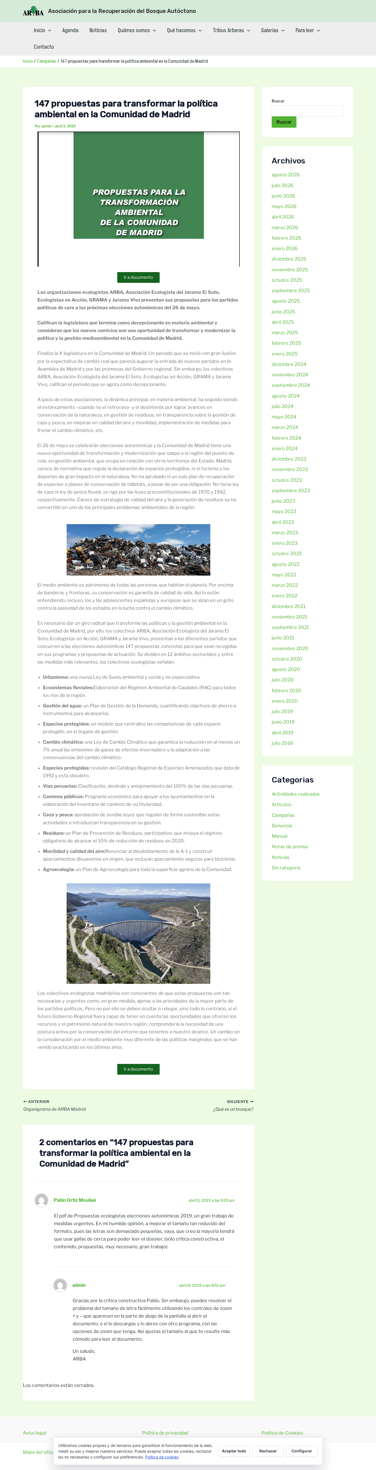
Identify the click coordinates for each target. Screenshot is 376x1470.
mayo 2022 (284, 574)
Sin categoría (286, 867)
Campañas (283, 815)
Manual (279, 836)
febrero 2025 (286, 343)
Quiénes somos (134, 30)
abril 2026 (283, 217)
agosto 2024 (286, 396)
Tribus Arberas (228, 30)
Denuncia (282, 825)
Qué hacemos (181, 30)
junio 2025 (283, 311)
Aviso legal (34, 1433)
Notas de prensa (290, 846)
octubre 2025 (287, 280)
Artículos (281, 804)
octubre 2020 (287, 659)
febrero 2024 (286, 438)
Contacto (44, 47)
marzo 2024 (285, 427)
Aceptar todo (234, 1451)
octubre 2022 (287, 553)
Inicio (39, 30)
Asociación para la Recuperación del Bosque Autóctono (122, 11)
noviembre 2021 (289, 617)
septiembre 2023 (291, 490)
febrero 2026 (286, 238)
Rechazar (268, 1451)
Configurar (301, 1451)
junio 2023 (283, 501)
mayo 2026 (284, 206)
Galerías (270, 30)
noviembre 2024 (290, 374)
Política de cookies (162, 1457)
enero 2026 (285, 248)
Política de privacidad (165, 1433)
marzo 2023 (285, 532)
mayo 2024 (284, 417)
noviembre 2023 (290, 469)
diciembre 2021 (289, 606)
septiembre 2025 (291, 290)
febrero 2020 (286, 690)
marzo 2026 (285, 227)
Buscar (278, 100)
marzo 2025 (285, 332)
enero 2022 (284, 595)
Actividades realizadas (296, 794)
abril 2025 (283, 322)
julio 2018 (282, 743)
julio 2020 (283, 680)
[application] (48, 30)
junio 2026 (283, 196)
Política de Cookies (282, 1433)
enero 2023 (285, 543)
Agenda (70, 30)
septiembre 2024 (291, 385)
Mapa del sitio (38, 1452)
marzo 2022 (285, 585)
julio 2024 (282, 406)
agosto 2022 (285, 564)
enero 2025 (285, 354)
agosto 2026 (286, 174)
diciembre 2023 (289, 459)
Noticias (98, 30)
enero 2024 (285, 448)
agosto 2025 (286, 301)
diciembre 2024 (289, 364)
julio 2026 (282, 185)
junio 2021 (283, 637)
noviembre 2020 (290, 648)
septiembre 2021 (290, 627)
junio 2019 (283, 722)
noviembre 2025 (290, 269)
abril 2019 (282, 732)
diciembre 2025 (289, 259)
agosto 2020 (286, 669)
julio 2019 (282, 711)
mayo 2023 (284, 511)
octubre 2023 (287, 480)
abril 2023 (283, 522)
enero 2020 (285, 701)
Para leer (305, 30)
